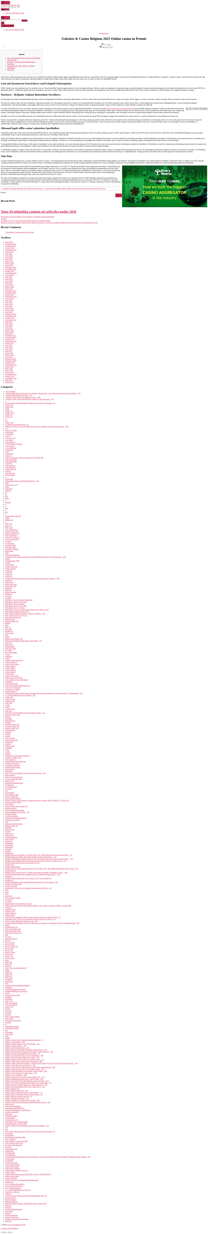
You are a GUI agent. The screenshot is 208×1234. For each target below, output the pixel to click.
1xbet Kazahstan (11, 461)
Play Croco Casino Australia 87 (16, 968)
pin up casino (9, 944)
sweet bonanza (10, 1118)
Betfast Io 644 (10, 619)
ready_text (8, 1001)
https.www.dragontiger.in (14, 777)
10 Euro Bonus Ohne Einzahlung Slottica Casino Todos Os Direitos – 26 (30, 403)
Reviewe (8, 1013)
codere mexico (10, 699)
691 (6, 512)
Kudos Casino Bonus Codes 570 (16, 806)
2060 (7, 483)
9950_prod (9, 528)
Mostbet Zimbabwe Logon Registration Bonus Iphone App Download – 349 (31, 882)
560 (6, 508)
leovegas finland (10, 814)
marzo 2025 (9, 261)
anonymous (9, 551)
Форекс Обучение (11, 1217)
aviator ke (8, 572)
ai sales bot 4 (9, 543)
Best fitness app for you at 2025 (16, 606)
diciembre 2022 (10, 314)
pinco (7, 960)
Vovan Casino (10, 1172)
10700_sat (8, 417)
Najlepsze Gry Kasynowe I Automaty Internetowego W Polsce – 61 (28, 888)
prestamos (8, 987)
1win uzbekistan (10, 448)
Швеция (8, 1221)
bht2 (6, 625)
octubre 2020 (9, 363)
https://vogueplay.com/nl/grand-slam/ (119, 108)
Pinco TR (8, 962)
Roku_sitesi (9, 1018)
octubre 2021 (9, 339)
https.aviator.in (10, 775)
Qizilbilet (8, 997)
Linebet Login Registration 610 (16, 818)
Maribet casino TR (11, 826)
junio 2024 (9, 279)
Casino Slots (9, 674)
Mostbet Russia (10, 870)
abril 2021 (8, 351)
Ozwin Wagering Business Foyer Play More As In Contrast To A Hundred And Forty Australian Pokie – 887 (42, 923)
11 (6, 419)
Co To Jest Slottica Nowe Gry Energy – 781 (20, 695)
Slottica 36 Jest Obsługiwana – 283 (17, 1048)
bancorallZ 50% (10, 586)
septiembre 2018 (10, 378)
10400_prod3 (9, 413)
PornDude (8, 980)
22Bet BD (8, 489)
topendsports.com (11, 1149)
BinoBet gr (9, 631)
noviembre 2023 (10, 293)
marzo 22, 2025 (107, 47)
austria (7, 559)
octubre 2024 (9, 271)
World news (9, 1182)
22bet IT (8, 491)
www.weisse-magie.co (13, 1188)
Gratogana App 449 (12, 763)
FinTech (8, 734)
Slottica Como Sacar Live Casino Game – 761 (21, 1073)
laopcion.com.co (10, 808)
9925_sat (8, 526)
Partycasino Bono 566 (12, 931)
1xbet (7, 452)
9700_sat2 (8, 524)
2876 (7, 498)
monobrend (9, 845)
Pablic (7, 925)
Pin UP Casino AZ (11, 946)
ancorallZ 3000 (10, 547)
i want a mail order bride (13, 779)
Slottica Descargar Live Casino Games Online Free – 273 (25, 1077)
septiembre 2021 (10, 341)
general (7, 754)
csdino (7, 707)
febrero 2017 (9, 382)
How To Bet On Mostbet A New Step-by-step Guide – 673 (25, 773)
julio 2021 (8, 345)
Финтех (8, 1213)
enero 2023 (9, 312)
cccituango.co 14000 (12, 689)
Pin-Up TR (9, 954)
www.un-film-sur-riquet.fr (14, 1186)
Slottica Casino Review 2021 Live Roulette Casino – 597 (24, 1069)
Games (7, 752)
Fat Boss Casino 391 (12, 726)
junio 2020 (9, 369)
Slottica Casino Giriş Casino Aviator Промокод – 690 (23, 1061)
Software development (13, 1106)
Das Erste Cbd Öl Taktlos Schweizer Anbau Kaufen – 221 (25, 713)
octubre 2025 (9, 248)
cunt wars (8, 711)
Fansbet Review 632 (12, 724)
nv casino (8, 902)
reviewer (8, 1015)
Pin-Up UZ (9, 956)
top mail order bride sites (13, 1145)
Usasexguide (9, 1159)
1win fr (7, 436)
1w (6, 428)
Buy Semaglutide (11, 652)
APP (6, 553)
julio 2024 (8, 277)
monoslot (8, 849)
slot (6, 1030)
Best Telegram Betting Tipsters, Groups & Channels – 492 (25, 613)
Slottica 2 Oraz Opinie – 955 (15, 1042)
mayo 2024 (9, 281)
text (6, 1129)
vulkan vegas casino (12, 1176)
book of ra (8, 643)
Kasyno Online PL (11, 796)
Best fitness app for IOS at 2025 (16, 602)
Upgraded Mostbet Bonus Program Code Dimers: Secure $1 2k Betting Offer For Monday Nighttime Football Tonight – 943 (47, 1157)
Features (8, 732)
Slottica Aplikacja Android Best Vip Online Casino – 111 (24, 1059)
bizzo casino (9, 633)
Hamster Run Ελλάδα (12, 767)
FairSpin (8, 723)
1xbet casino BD (11, 460)
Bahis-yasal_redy (11, 584)
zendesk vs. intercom (12, 1192)
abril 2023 (8, 306)
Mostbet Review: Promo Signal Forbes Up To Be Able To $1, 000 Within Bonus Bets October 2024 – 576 (41, 869)
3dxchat (8, 502)
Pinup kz (8, 966)
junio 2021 (9, 347)
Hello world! (29, 232)
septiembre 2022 (10, 320)
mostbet (8, 851)
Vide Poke (10, 70)
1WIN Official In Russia (13, 444)
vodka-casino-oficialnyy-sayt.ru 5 (16, 1170)
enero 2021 (9, 357)
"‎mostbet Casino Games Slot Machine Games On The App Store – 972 (29, 399)
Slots (7, 1036)
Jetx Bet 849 (9, 793)
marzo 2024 (9, 285)
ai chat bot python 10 (12, 537)
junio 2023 (9, 302)
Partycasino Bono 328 (12, 929)
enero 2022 (9, 333)
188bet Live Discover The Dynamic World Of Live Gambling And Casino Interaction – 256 (36, 426)
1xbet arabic (9, 454)
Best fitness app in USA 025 (15, 608)
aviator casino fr (10, 569)
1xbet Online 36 (10, 469)
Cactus (7, 654)
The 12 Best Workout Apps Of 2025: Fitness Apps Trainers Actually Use (30, 1131)
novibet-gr (8, 900)
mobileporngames (11, 837)
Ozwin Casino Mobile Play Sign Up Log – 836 (21, 921)
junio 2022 (9, 324)
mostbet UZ (9, 880)
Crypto (7, 705)
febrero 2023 (9, 310)
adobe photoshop (11, 535)
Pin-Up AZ (9, 950)
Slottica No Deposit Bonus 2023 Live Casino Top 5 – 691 (25, 1087)
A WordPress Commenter (14, 232)
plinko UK (9, 974)
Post (6, 983)
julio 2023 (8, 300)
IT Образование (11, 787)
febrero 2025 (9, 263)
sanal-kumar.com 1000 (13, 1020)
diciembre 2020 (10, 359)
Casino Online (10, 668)
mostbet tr (8, 876)
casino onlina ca (10, 666)
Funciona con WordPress (9, 1228)
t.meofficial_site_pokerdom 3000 (16, 1122)
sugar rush (8, 1114)
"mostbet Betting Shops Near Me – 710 (18, 395)
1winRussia (9, 450)
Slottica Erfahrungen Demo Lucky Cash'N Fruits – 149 (24, 1079)
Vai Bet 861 (9, 1161)
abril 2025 (8, 259)
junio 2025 (9, 256)
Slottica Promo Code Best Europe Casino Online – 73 (23, 1092)
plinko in (8, 972)
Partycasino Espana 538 (13, 933)
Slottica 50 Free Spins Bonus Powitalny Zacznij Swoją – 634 (26, 1050)
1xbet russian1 (10, 475)
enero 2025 (9, 265)
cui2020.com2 (10, 709)
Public (7, 993)
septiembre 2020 (10, 365)
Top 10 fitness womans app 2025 (16, 1141)
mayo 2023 (9, 304)
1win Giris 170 (10, 438)
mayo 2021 (9, 349)
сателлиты (9, 1211)
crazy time (8, 703)
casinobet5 (8, 682)
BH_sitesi (8, 629)
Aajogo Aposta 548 (12, 532)
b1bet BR (8, 580)
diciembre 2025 (10, 244)
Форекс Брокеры (11, 1215)
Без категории (10, 1198)
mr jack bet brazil (11, 886)
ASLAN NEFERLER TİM (10, 5)
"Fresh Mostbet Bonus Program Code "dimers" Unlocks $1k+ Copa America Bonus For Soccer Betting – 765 (42, 393)
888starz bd (9, 520)
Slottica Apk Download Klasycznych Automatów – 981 (24, 1055)
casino (7, 658)
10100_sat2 (9, 405)
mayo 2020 (9, 370)
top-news (8, 1147)
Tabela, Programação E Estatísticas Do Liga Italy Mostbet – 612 (27, 1126)
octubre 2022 (9, 318)
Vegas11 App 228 (11, 1163)
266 (6, 497)
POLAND (8, 978)
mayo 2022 (9, 326)
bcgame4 (8, 598)
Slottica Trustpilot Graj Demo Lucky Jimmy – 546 (22, 1100)
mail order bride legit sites (14, 824)
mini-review (9, 833)
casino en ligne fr (11, 662)
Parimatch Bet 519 (11, 927)
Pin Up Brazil (10, 943)
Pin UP (7, 941)
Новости (8, 1207)
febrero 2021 (9, 355)
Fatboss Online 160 (12, 728)
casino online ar (10, 670)
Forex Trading (10, 738)
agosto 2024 (9, 275)
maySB (7, 832)
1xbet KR (8, 463)
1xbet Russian (10, 473)
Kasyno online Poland (12, 798)
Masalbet (8, 828)
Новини (8, 1205)
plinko (7, 970)
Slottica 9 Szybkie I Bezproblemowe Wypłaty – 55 (22, 1054)
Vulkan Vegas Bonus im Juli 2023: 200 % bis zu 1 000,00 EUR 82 (28, 1174)
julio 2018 (8, 380)
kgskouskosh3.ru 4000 (13, 802)
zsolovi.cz (8, 1194)
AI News (8, 541)
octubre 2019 (9, 376)
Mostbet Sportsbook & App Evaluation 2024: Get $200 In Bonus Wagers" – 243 (32, 874)
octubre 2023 (9, 295)
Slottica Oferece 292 (12, 1089)
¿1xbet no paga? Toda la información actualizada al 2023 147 (26, 1196)
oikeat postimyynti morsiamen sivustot (18, 904)
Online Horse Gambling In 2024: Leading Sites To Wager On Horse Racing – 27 (33, 917)
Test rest (3, 219)
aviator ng (8, 576)
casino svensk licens (12, 676)
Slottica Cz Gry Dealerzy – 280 (16, 1075)
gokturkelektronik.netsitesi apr (15, 761)
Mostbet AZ (9, 853)
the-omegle (9, 1133)
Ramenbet (8, 999)
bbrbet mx (8, 594)
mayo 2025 (9, 258)
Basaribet (8, 590)
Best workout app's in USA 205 (16, 615)
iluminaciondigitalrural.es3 (14, 783)
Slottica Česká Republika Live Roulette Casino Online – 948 (26, 1071)
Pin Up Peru (9, 948)
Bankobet (8, 588)
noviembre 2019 (10, 374)
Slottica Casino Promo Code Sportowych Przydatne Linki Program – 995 (30, 1067)
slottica (7, 1038)
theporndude (9, 1135)
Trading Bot (9, 1151)
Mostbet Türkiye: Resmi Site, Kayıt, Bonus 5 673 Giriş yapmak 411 (28, 878)
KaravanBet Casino (12, 795)
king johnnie (9, 804)
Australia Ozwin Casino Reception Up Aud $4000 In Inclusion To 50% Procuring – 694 (35, 557)
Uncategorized (104, 33)
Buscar (3, 192)
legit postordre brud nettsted (14, 810)
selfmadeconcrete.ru (12, 1026)
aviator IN (8, 571)
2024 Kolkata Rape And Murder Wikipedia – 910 (22, 481)
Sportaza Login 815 (12, 1112)
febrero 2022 (9, 332)
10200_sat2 (9, 407)
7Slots (7, 518)
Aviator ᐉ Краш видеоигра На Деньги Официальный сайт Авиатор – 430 (32, 578)
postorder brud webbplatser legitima (17, 985)
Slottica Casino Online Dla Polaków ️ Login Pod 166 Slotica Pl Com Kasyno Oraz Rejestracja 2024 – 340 (41, 1063)
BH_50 (7, 627)
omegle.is (8, 907)
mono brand (9, 839)
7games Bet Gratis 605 (13, 516)
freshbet (8, 744)
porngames (9, 981)
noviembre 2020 (10, 361)
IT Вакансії (9, 785)
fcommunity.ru (10, 730)
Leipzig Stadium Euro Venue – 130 (17, 812)
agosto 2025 (9, 252)
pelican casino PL (11, 939)
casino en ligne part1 (12, 664)
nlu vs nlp (8, 896)
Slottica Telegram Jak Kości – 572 (17, 1098)
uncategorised (10, 1153)
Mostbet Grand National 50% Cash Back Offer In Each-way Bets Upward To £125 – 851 (36, 861)
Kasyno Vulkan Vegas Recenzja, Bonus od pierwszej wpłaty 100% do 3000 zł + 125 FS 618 (37, 800)
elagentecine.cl (10, 721)
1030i (7, 409)
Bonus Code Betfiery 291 (14, 639)
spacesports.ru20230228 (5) (14, 1108)
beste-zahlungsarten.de (13, 617)
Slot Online (9, 1034)
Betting (7, 623)
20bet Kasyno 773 (11, 485)
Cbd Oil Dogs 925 (11, 684)
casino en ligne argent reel (14, 660)
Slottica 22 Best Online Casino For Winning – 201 (22, 1044)
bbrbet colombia (10, 592)
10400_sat (8, 415)
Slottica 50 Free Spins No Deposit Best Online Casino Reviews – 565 (29, 1052)
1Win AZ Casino (11, 430)
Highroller (8, 771)
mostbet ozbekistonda (12, 867)
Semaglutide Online (12, 1028)
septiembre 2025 (10, 250)
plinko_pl (8, 976)
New (7, 890)
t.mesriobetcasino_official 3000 (16, 1124)
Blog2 (7, 637)
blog (6, 635)
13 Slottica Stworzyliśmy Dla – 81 (17, 424)
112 (6, 421)
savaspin (8, 1022)
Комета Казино (10, 1200)
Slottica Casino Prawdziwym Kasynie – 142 (20, 1065)
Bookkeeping (9, 647)
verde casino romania (12, 1168)
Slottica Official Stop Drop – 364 (16, 1091)
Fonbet (7, 736)
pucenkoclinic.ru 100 (12, 995)
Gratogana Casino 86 (12, 765)
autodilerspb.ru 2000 (12, 561)
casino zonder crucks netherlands (16, 680)
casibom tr (8, 656)
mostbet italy (9, 865)
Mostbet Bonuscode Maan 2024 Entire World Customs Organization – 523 (30, 857)
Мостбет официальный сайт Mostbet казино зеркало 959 (26, 1203)
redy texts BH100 (11, 1003)
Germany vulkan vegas (13, 758)
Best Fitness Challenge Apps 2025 (17, 612)
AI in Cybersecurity (12, 539)
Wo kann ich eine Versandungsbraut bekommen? (22, 1180)
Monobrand (9, 843)
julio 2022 (8, 322)
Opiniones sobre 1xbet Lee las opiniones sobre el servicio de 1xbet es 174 (30, 919)
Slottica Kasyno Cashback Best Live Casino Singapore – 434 (26, 1085)
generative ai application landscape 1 (17, 756)
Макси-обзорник (11, 1202)
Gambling (8, 748)
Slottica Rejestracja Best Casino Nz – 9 (18, 1096)
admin (109, 45)
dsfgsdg (8, 717)
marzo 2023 (9, 308)
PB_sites (8, 937)
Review (8, 1009)
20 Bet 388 (9, 479)
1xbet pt (8, 471)
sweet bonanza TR (11, 1120)
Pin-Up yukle (9, 958)
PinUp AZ (8, 964)
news (7, 892)
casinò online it (10, 672)
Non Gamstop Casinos (13, 898)
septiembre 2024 (10, 273)
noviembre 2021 (10, 337)
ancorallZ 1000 (10, 545)
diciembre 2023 (10, 291)
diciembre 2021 (10, 335)
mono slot (8, 841)
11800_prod (9, 423)
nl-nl (6, 894)
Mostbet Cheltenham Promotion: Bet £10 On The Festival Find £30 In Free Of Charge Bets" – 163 (39, 859)
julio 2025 (8, 254)
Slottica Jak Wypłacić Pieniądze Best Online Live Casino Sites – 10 (28, 1083)
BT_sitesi (8, 650)
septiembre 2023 (10, 296)
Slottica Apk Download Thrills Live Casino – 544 (22, 1057)
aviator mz (8, 574)
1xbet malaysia (10, 465)
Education (8, 719)
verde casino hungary (12, 1165)
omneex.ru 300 (10, 909)
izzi (6, 791)
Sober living (9, 1104)
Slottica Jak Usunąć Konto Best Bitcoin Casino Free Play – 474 (27, 1081)
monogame (9, 847)
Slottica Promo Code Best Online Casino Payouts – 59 (23, 1094)
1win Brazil (9, 434)
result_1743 (9, 1007)
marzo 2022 (9, 330)
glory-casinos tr (10, 759)
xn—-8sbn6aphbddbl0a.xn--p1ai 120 (18, 1190)
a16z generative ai (11, 530)
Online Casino (10, 911)
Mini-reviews (9, 835)
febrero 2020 (9, 372)
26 (6, 495)
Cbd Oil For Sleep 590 (13, 687)
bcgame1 (8, 596)
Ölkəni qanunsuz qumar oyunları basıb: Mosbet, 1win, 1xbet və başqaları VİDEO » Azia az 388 (38, 906)
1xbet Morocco (10, 467)
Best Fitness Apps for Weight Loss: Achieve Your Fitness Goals (27, 610)
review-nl (8, 1011)
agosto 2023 (9, 298)
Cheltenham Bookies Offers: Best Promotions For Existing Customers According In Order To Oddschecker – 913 (44, 693)
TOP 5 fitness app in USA (14, 1143)
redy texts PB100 (11, 1005)
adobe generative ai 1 (12, 534)
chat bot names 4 (11, 691)
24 (6, 493)
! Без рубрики (10, 391)
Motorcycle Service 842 (13, 884)
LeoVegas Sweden (11, 816)
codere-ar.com (10, 701)
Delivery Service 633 (12, 715)
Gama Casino (10, 746)
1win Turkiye (9, 446)
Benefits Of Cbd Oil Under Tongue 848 (18, 600)
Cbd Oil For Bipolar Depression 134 (17, 686)
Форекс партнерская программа (17, 1219)
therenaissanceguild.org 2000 (15, 1137)
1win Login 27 (10, 442)
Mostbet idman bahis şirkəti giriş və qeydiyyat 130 (22, 863)
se (6, 1024)
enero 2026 (9, 242)
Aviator (7, 563)
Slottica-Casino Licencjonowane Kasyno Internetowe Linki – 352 (27, 1102)
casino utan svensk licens (13, 678)
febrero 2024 (9, 287)
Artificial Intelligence (12, 555)
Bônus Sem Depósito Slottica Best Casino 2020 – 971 (23, 641)
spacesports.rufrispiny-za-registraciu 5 (18, 1110)
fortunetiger (9, 742)
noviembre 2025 (10, 246)
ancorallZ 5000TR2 (12, 549)
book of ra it (9, 645)
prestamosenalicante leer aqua (15, 989)
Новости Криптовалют (13, 1209)
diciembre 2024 (10, 267)
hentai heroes (9, 769)
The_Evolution (10, 1139)
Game (7, 750)
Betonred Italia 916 (11, 621)
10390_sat (8, 411)
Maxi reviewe (10, 830)
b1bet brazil (9, 582)
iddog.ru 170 (9, 781)
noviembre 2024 (10, 269)
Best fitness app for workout (14, 604)
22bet (7, 487)
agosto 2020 (9, 367)
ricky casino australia (12, 1017)
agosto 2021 (9, 343)
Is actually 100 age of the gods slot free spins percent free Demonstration (25, 221)
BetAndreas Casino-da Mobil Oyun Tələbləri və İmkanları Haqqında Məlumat (27, 217)
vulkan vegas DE (11, 1178)
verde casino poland (12, 1166)
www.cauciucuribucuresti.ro (14, 1184)
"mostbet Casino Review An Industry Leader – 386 (22, 397)
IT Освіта (8, 789)
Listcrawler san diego (12, 820)
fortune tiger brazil (11, 740)
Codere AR (9, 697)
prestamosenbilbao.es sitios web (16, 991)
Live (6, 822)
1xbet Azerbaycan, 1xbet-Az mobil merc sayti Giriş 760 (24, 458)
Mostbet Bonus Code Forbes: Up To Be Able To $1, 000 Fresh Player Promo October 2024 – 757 (38, 855)
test (6, 1128)
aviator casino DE (11, 567)
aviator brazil (9, 565)
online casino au (10, 913)
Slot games (9, 1032)
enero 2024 (9, 289)
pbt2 (6, 935)
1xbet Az (8, 456)
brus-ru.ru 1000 (10, 649)
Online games (10, 915)
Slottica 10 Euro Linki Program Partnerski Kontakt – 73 (24, 1040)
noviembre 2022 (10, 316)
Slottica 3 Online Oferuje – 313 (16, 1046)
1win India (9, 440)
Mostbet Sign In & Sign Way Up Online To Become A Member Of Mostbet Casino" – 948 (36, 872)
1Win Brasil (9, 432)
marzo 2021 (9, 353)
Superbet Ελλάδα (11, 1116)
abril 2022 (8, 328)
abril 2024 (8, 283)
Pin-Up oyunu (10, 952)
